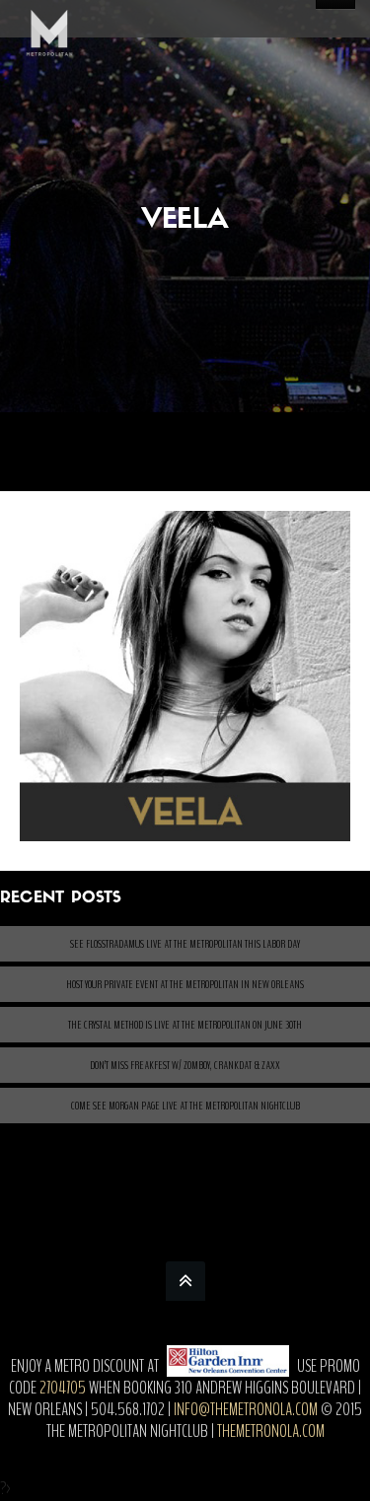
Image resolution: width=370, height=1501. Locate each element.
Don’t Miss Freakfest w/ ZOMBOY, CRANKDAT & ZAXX (185, 1065)
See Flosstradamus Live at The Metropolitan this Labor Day (185, 944)
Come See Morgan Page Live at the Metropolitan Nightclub (185, 1105)
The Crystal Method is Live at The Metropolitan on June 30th (185, 1025)
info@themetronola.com (246, 1409)
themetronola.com (271, 1431)
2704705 (62, 1387)
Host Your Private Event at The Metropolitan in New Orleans (185, 984)
